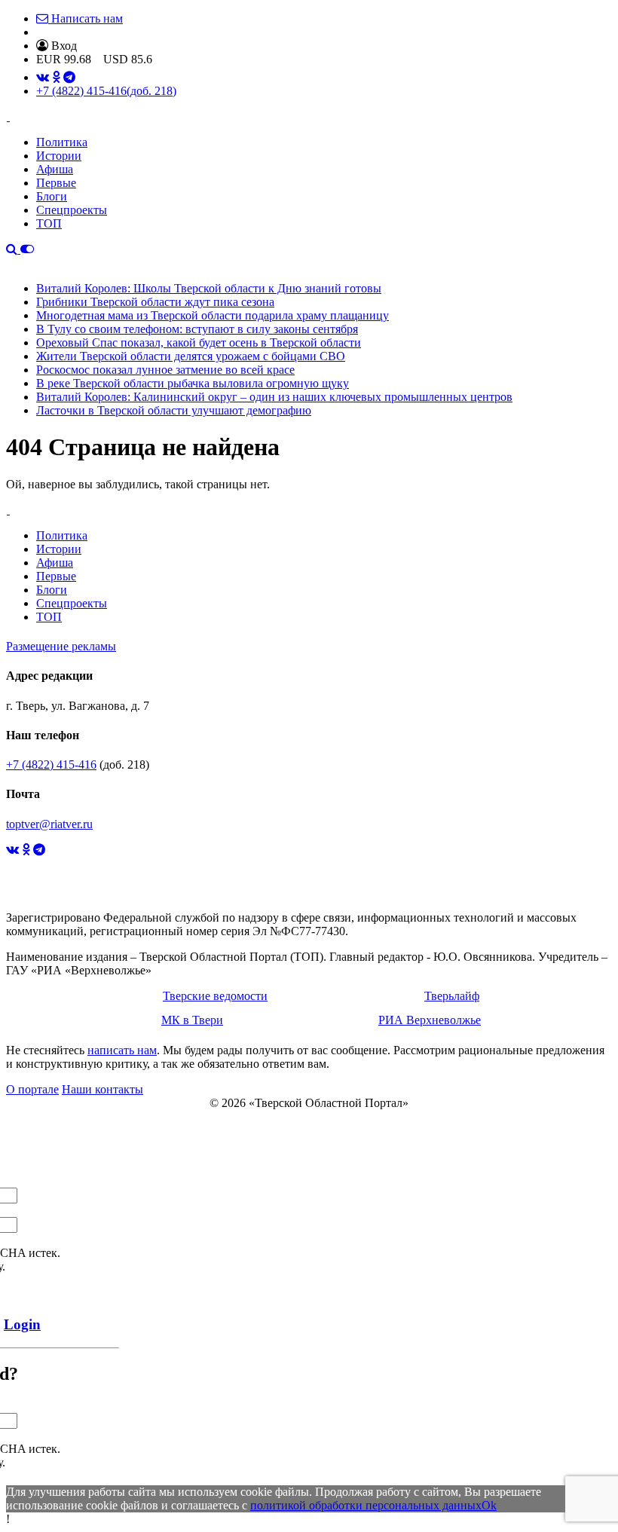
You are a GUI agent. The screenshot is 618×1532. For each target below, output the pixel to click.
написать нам (122, 1050)
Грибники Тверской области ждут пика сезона (155, 301)
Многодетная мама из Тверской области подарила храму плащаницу (212, 315)
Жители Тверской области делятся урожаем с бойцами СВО (190, 356)
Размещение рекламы (61, 646)
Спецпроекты (71, 209)
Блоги (51, 196)
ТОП (49, 223)
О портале (32, 1089)
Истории (58, 155)
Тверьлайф (451, 995)
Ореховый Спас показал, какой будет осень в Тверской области (198, 342)
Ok (489, 1505)
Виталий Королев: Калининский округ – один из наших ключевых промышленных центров (274, 396)
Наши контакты (102, 1089)
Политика (61, 142)
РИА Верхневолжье (429, 1020)
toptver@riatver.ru (49, 824)
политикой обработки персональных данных (366, 1505)
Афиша (54, 169)
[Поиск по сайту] (13, 249)
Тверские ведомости (215, 995)
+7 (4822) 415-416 (106, 90)
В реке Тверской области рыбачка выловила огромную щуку (192, 383)
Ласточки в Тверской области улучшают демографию (173, 410)
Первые (56, 182)
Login (22, 1324)
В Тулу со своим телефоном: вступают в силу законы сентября (197, 329)
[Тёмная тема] (27, 249)
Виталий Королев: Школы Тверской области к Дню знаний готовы (208, 288)
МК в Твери (192, 1020)
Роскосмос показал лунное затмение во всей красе (165, 369)
